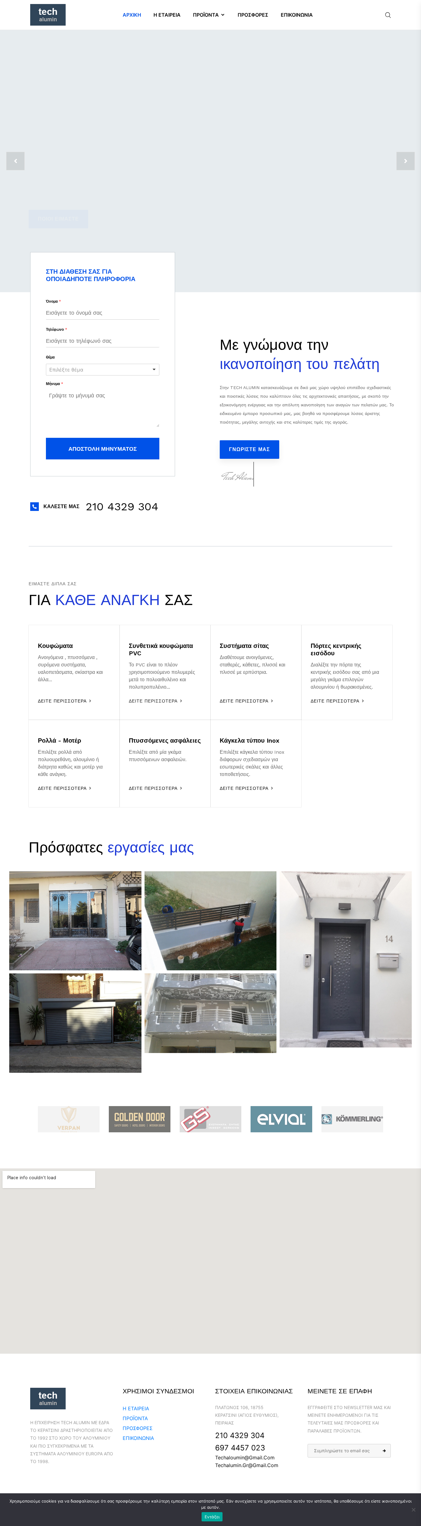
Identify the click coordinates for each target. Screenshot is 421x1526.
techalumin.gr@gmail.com (246, 1465)
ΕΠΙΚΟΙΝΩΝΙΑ (138, 1438)
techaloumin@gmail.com (245, 1457)
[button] (122, 506)
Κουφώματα (55, 645)
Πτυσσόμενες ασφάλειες (165, 740)
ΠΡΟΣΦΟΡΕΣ (138, 1428)
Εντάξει (212, 1516)
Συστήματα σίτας (244, 645)
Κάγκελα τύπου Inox (249, 740)
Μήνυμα (54, 384)
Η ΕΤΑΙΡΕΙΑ (136, 1408)
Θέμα (50, 357)
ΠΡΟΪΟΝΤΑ (135, 1418)
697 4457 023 (240, 1448)
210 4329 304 (239, 1435)
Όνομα (53, 301)
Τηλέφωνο (56, 329)
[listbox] (102, 369)
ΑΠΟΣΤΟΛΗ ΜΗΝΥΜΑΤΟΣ (102, 449)
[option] (210, 161)
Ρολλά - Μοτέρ (59, 740)
